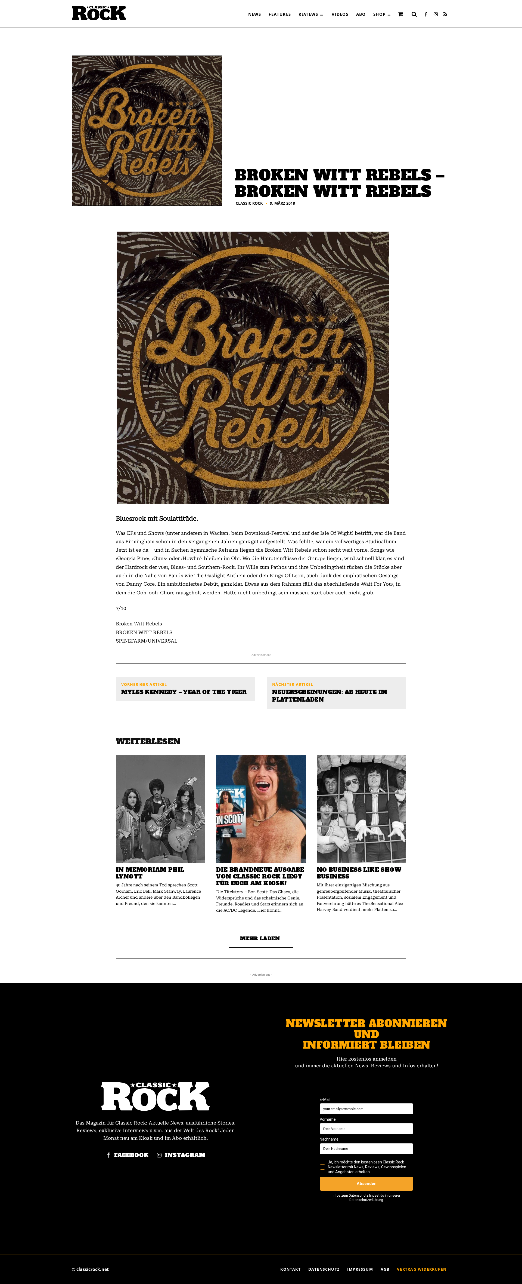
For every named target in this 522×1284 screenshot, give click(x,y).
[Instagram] (435, 15)
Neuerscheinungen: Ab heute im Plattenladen (329, 696)
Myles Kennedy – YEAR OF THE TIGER (184, 692)
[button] (414, 14)
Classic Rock (249, 203)
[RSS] (445, 15)
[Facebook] (426, 15)
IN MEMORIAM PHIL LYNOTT (150, 873)
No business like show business (359, 873)
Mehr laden (260, 938)
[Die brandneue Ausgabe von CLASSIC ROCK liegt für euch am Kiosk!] (261, 809)
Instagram (185, 1155)
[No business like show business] (361, 809)
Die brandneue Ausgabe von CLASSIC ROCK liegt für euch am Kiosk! (260, 876)
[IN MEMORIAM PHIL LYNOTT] (160, 809)
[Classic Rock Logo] (99, 13)
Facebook (131, 1155)
